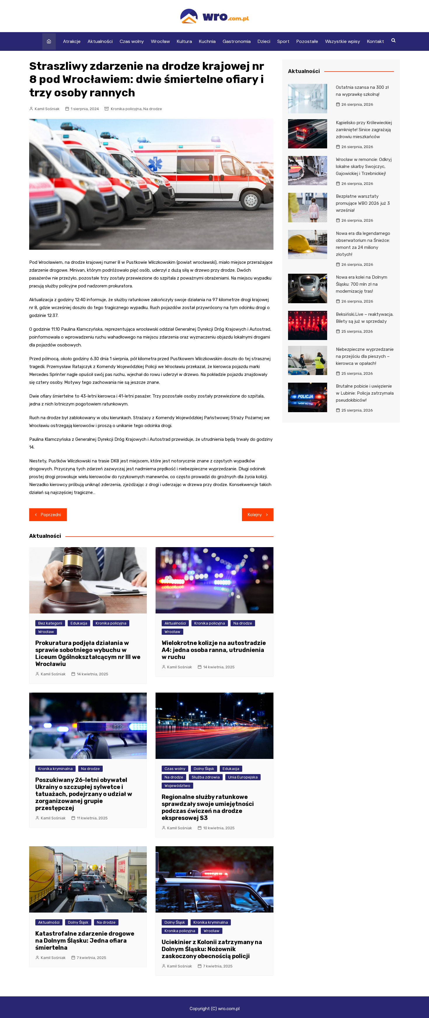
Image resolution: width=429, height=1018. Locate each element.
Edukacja (79, 623)
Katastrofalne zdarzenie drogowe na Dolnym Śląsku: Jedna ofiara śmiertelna (84, 940)
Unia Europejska (243, 777)
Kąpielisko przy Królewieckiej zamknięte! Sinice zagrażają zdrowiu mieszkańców (364, 129)
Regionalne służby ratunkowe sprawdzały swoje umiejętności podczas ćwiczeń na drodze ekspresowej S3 (208, 807)
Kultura (184, 41)
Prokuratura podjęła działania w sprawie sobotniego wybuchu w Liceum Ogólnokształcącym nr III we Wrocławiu (87, 653)
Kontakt (375, 41)
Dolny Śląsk (204, 768)
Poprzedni (51, 515)
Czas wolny (132, 41)
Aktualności (100, 41)
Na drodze (152, 109)
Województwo (177, 785)
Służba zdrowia (206, 777)
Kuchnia (207, 41)
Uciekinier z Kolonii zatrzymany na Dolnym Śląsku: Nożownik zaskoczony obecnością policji (212, 949)
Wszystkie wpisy (342, 41)
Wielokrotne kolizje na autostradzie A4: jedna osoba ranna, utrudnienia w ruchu (214, 649)
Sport (283, 41)
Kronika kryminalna (55, 768)
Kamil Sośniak (47, 109)
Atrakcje (72, 41)
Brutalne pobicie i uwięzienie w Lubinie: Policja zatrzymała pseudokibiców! (365, 393)
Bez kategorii (50, 623)
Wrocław (160, 41)
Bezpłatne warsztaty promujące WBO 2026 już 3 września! (363, 203)
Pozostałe (307, 41)
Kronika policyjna (126, 109)
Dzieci (264, 41)
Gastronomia (237, 41)
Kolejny (255, 515)
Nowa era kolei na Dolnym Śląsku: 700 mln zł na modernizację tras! (361, 284)
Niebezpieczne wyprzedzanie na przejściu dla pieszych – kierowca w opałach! (365, 356)
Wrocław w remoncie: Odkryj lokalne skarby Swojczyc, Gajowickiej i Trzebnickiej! (364, 166)
